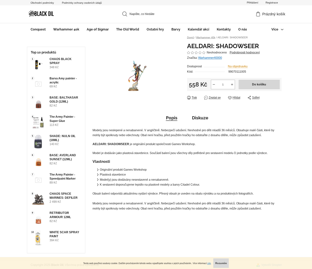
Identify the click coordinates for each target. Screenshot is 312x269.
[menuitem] (38, 29)
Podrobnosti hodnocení (245, 52)
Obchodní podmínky (42, 2)
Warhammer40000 (210, 57)
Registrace (272, 2)
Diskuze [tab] (200, 117)
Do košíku (259, 84)
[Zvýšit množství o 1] (232, 84)
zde (209, 263)
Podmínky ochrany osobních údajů (82, 2)
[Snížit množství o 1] (214, 84)
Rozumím (221, 263)
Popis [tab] (171, 117)
